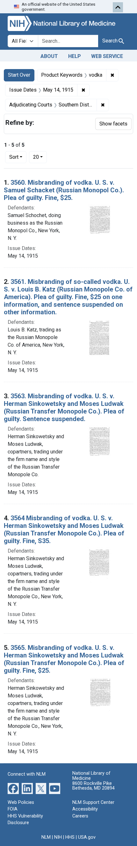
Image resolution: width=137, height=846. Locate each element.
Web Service (107, 56)
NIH (58, 837)
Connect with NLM (27, 774)
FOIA (13, 809)
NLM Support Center (93, 802)
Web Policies (21, 802)
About (49, 56)
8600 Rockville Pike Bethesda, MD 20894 (93, 786)
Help (74, 56)
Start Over (19, 75)
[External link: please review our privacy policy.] (13, 788)
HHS (70, 837)
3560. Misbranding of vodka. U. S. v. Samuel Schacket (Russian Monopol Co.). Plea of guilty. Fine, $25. (64, 190)
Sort (13, 157)
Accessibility (85, 809)
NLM (46, 837)
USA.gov (87, 837)
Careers (80, 816)
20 (40, 157)
